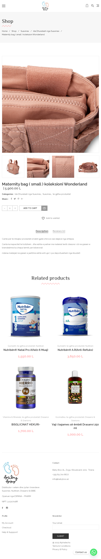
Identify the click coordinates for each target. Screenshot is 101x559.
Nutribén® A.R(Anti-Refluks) (75, 349)
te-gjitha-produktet (62, 194)
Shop (14, 31)
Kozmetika (60, 417)
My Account (7, 523)
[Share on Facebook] (11, 198)
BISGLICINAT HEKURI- (25, 424)
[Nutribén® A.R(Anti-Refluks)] (75, 316)
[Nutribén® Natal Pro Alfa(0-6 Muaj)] (26, 316)
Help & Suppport (10, 532)
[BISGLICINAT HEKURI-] (26, 388)
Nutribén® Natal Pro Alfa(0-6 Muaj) (25, 349)
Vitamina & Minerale (12, 417)
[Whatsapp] (93, 552)
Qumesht (12, 346)
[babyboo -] (45, 6)
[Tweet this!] (15, 198)
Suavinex (25, 31)
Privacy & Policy (59, 549)
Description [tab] (42, 231)
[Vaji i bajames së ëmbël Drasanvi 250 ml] (75, 388)
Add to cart (30, 208)
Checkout (6, 527)
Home (4, 31)
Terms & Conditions (61, 546)
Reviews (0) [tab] (59, 231)
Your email (57, 523)
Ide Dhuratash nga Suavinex (46, 31)
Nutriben (40, 346)
